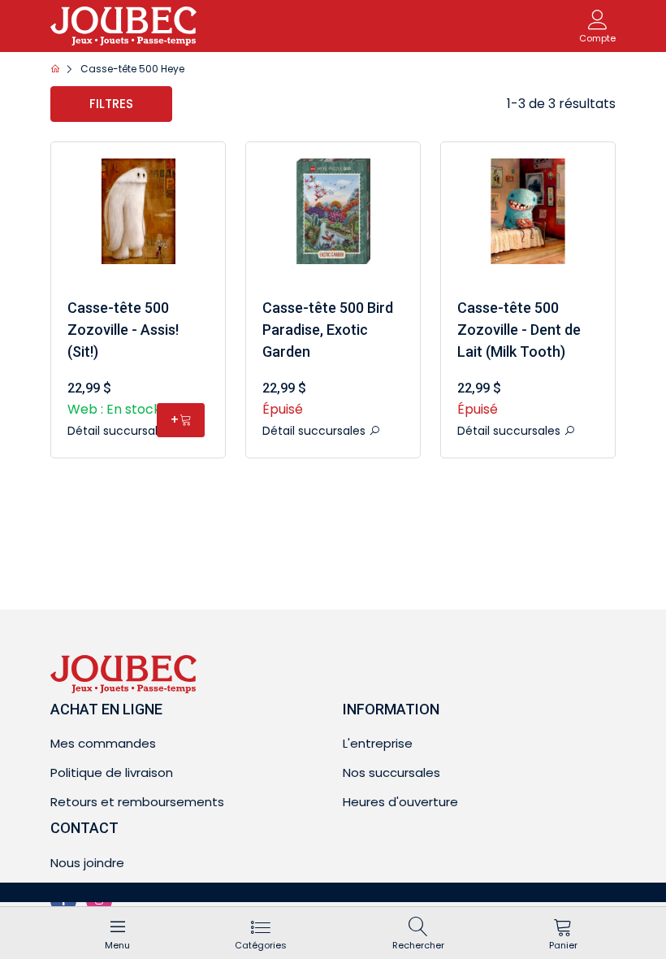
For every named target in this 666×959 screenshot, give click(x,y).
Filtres (111, 103)
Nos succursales (391, 772)
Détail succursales (120, 431)
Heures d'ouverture (400, 801)
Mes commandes (103, 743)
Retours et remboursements (137, 801)
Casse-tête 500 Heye (132, 69)
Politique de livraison (111, 772)
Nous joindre (87, 862)
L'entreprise (378, 743)
